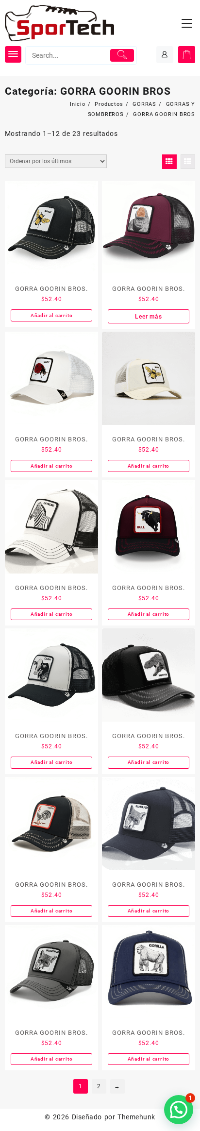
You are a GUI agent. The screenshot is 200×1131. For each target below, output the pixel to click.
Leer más (148, 316)
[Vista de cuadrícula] (169, 161)
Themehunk (136, 1117)
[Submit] (122, 55)
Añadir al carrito (52, 315)
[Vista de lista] (188, 161)
